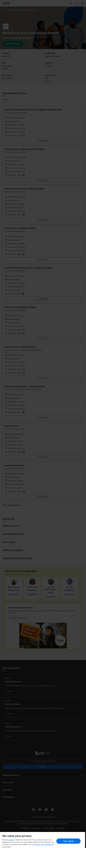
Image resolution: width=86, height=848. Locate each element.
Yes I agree (68, 841)
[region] (42, 840)
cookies (11, 840)
